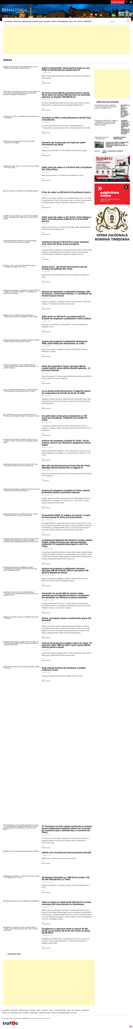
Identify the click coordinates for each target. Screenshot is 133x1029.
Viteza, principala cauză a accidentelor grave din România (66, 619)
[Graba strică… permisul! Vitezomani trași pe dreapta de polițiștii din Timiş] (21, 276)
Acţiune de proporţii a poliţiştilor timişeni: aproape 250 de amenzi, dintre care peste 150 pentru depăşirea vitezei (65, 570)
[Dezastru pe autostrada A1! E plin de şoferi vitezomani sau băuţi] (21, 151)
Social (41, 21)
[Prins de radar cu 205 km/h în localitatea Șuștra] (21, 201)
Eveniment (17, 21)
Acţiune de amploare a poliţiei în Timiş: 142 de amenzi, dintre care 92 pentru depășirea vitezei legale (66, 442)
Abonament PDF (16, 1013)
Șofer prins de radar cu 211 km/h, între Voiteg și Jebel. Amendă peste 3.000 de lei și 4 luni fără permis (66, 219)
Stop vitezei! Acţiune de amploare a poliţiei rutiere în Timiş (64, 668)
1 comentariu (45, 259)
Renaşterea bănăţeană (22, 1018)
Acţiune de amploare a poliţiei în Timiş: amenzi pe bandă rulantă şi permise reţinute (66, 491)
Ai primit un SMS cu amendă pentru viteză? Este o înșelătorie (66, 118)
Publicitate (33, 1013)
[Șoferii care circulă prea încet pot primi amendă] (21, 861)
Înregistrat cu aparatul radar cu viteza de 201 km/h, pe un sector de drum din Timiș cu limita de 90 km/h (66, 930)
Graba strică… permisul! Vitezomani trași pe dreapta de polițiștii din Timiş (64, 267)
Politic (54, 21)
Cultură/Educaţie (62, 21)
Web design (5, 1018)
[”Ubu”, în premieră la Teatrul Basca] (97, 151)
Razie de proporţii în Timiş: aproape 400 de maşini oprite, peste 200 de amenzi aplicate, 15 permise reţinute (66, 368)
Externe (80, 21)
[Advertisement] (65, 39)
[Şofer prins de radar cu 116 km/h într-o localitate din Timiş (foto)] (21, 176)
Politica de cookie (44, 1013)
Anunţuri (26, 1013)
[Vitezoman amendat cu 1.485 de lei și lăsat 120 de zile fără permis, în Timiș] (21, 886)
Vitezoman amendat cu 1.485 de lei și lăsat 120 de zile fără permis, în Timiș (65, 878)
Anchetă (35, 21)
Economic (47, 21)
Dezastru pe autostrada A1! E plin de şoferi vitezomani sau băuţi (64, 143)
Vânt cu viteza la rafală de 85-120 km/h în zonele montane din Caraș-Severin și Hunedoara (66, 903)
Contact (74, 1013)
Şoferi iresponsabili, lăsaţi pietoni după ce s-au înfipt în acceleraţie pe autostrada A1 (66, 69)
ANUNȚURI (87, 21)
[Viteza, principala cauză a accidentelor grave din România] (21, 627)
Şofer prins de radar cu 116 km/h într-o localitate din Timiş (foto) (67, 168)
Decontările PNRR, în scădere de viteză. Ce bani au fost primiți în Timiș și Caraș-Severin (66, 516)
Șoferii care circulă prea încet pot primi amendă (66, 852)
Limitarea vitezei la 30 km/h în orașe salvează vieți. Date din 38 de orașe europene (65, 242)
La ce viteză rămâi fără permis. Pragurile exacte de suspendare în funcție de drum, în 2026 (66, 392)
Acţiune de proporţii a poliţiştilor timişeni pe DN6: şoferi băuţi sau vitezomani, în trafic (64, 342)
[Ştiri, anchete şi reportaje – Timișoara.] (14, 13)
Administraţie (26, 21)
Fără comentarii (46, 83)
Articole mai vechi (14, 954)
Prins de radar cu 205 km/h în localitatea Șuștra (66, 192)
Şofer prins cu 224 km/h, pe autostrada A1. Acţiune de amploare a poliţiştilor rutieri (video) (66, 317)
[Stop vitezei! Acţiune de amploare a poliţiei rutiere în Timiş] (21, 744)
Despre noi (6, 1013)
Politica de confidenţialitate (60, 1013)
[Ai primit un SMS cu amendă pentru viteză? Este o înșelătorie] (21, 127)
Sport (71, 21)
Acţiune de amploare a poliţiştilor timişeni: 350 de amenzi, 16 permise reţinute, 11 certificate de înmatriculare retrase (67, 293)
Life (75, 21)
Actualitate (8, 21)
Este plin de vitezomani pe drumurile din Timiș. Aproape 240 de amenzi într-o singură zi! (66, 466)
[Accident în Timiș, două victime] (102, 139)
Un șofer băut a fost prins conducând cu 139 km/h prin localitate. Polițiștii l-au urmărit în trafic (64, 417)
